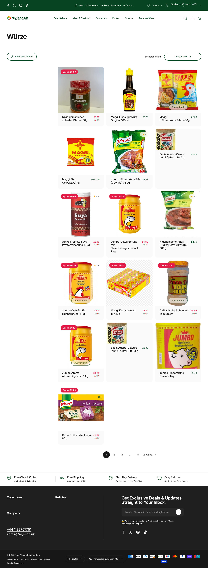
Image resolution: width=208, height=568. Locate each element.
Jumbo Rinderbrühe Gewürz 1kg (171, 374)
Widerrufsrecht (12, 559)
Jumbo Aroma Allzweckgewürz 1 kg (75, 374)
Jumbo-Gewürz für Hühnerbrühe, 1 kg (74, 312)
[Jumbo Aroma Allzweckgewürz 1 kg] (81, 346)
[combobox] (155, 5)
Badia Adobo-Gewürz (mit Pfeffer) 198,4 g (172, 156)
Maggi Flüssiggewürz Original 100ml (124, 118)
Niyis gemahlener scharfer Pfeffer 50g (74, 118)
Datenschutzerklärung (28, 559)
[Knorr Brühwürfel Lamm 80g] (81, 408)
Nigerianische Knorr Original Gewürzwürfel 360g (173, 245)
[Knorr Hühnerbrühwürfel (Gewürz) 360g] (129, 152)
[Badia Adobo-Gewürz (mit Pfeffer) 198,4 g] (178, 139)
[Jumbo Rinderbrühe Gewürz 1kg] (178, 346)
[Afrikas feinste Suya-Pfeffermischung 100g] (81, 214)
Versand (46, 559)
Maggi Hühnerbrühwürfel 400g (174, 118)
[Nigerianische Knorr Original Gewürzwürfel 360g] (178, 214)
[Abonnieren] (178, 512)
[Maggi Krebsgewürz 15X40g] (129, 283)
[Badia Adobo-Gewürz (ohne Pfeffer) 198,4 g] (129, 333)
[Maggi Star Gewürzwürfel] (81, 152)
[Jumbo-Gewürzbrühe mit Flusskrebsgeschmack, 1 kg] (129, 214)
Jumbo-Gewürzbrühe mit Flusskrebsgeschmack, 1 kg (125, 246)
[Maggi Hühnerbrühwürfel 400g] (178, 90)
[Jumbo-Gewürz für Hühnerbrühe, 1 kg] (81, 283)
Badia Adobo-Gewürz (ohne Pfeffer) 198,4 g (124, 349)
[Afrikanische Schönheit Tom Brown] (178, 283)
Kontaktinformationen (15, 563)
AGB (40, 559)
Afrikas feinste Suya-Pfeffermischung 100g (76, 243)
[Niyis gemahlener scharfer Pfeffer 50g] (81, 90)
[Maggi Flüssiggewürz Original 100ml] (129, 90)
